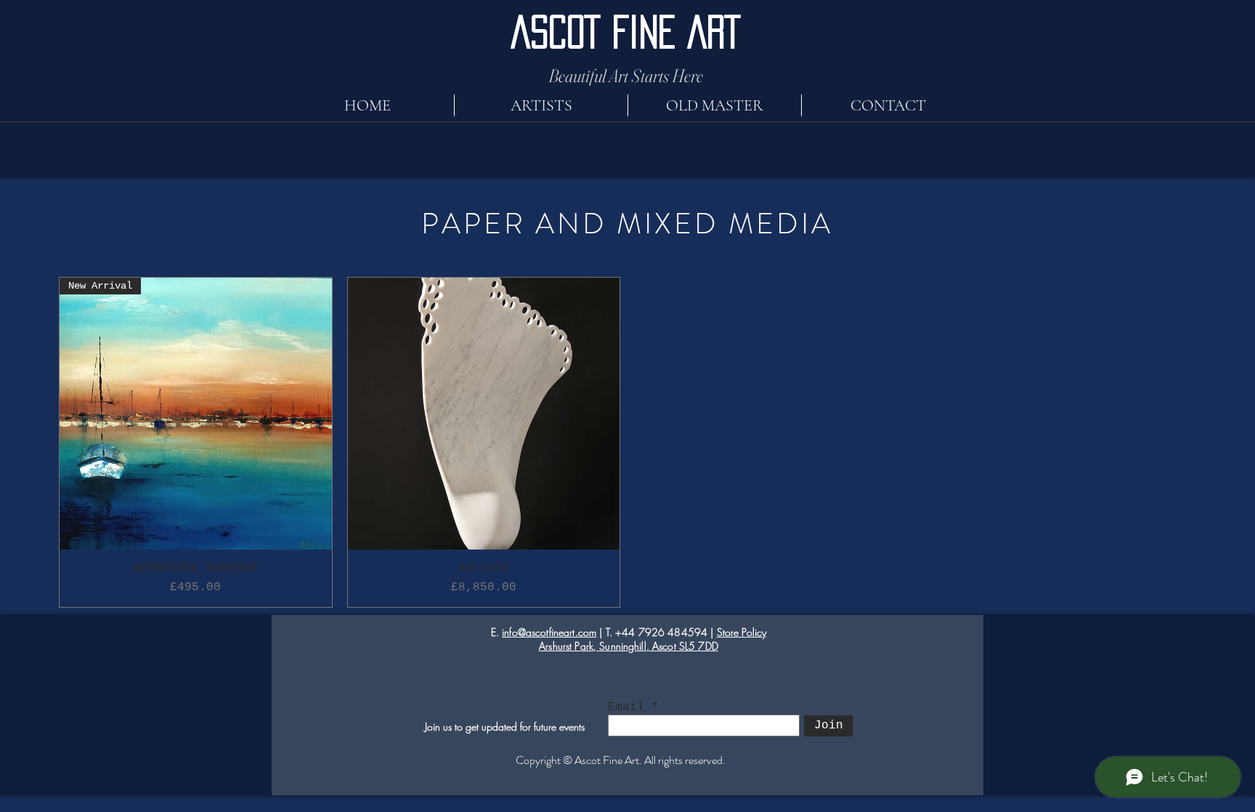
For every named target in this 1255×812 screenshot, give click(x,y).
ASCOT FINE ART (625, 31)
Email (626, 707)
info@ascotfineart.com (549, 632)
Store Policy (742, 632)
